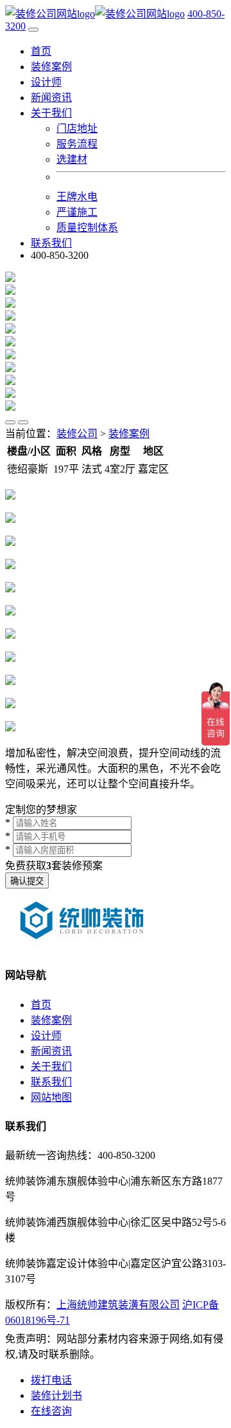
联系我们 (51, 243)
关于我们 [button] (51, 113)
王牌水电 (77, 196)
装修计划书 (56, 1395)
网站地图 (51, 1097)
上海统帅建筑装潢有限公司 (118, 1304)
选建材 (71, 159)
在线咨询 (51, 1410)
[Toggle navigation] (33, 30)
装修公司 (77, 433)
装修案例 (51, 66)
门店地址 (77, 128)
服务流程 (77, 143)
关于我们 (51, 1066)
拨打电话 (51, 1380)
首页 (41, 51)
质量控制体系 (87, 227)
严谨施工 (77, 212)
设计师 (46, 82)
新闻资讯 (51, 97)
